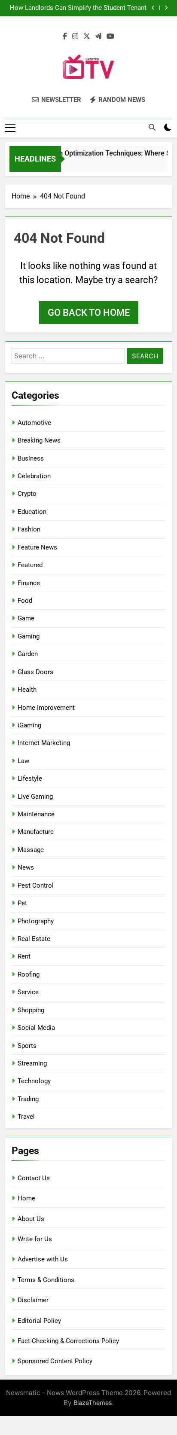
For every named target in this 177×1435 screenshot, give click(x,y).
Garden (28, 654)
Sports (27, 1046)
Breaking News (39, 440)
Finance (29, 583)
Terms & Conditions (46, 1280)
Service (28, 992)
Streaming (32, 1063)
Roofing (29, 974)
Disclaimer (33, 1300)
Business (31, 458)
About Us (31, 1219)
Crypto (27, 494)
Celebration (34, 476)
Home (26, 1198)
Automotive (34, 423)
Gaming (29, 636)
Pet (22, 903)
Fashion (29, 529)
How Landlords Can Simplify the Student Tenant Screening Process (78, 8)
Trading (28, 1099)
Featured (30, 565)
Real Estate (34, 939)
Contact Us (34, 1178)
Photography (36, 921)
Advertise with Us (43, 1259)
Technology (34, 1081)
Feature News (37, 547)
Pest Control (36, 885)
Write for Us (35, 1239)
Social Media (36, 1028)
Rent (24, 956)
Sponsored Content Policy (55, 1361)
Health (27, 689)
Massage (31, 850)
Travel (26, 1117)
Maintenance (36, 814)
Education (32, 512)
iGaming (29, 725)
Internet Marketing (44, 743)
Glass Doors (35, 672)
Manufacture (36, 832)
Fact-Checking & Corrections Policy (68, 1341)
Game (26, 618)
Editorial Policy (39, 1321)
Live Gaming (35, 796)
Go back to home (89, 312)
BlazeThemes (92, 1402)
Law (23, 761)
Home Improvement (46, 707)
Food (25, 601)
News (26, 867)
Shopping (31, 1010)
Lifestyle (30, 778)
